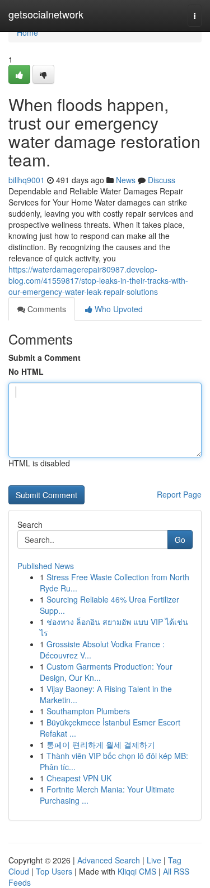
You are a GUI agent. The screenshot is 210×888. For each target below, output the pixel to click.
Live (154, 860)
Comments (45, 308)
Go (180, 539)
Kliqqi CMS (137, 871)
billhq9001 (26, 179)
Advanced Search (108, 860)
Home (27, 32)
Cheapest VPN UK (78, 778)
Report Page (179, 494)
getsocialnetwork (45, 14)
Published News (45, 565)
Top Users (54, 871)
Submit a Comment (44, 357)
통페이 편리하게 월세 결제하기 (100, 744)
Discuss (161, 179)
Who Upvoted (117, 308)
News (126, 179)
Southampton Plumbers (88, 711)
